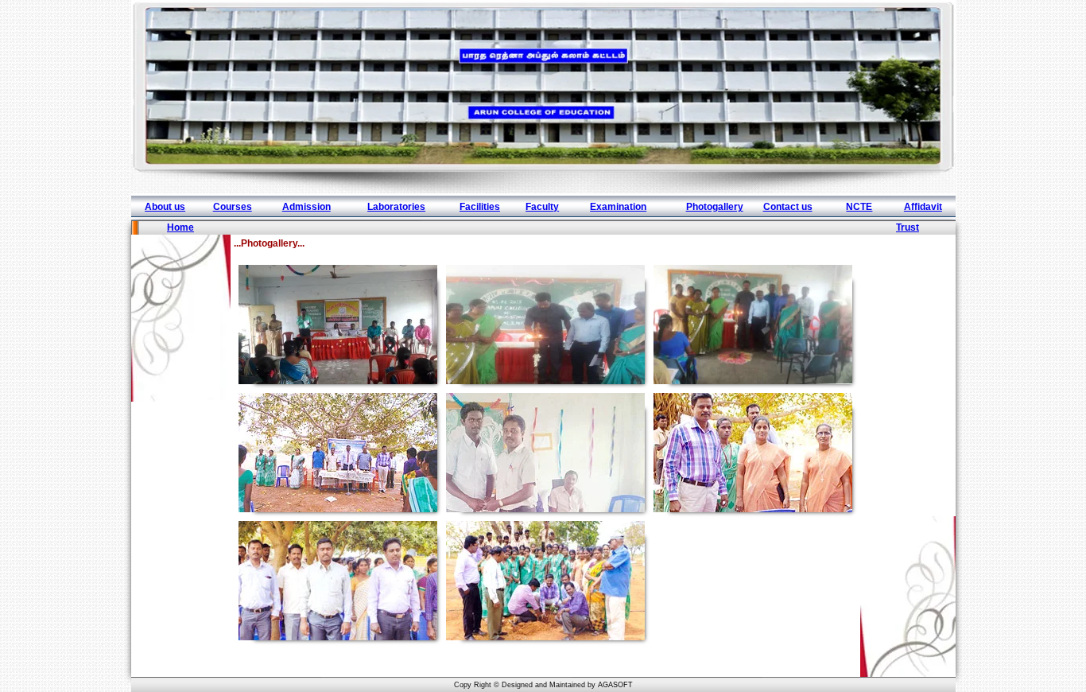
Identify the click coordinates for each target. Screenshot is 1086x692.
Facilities (480, 206)
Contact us (788, 206)
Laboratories (396, 206)
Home (180, 227)
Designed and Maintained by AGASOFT (567, 685)
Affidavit (923, 206)
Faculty (542, 206)
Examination (618, 206)
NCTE (859, 206)
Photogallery (714, 206)
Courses (232, 206)
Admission (306, 206)
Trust (907, 227)
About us (165, 206)
